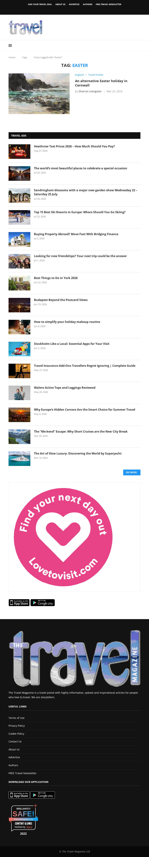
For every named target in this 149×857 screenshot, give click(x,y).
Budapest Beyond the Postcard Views (61, 300)
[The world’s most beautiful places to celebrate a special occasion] (19, 173)
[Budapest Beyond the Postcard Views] (19, 305)
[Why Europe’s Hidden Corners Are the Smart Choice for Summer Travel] (19, 415)
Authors (87, 4)
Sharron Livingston (90, 91)
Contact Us (15, 741)
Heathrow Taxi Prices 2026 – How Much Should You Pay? (74, 146)
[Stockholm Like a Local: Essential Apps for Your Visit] (19, 349)
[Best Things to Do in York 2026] (19, 283)
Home (12, 57)
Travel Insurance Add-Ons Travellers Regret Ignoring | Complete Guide (84, 366)
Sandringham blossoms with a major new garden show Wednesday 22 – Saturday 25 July (85, 192)
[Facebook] (68, 9)
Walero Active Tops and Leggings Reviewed (64, 388)
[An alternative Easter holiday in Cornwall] (39, 93)
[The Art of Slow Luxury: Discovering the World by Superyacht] (19, 458)
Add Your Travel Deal (40, 4)
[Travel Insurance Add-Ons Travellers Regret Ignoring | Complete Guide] (19, 371)
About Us (60, 4)
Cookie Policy (16, 733)
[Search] (138, 45)
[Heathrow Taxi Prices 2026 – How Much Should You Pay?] (19, 151)
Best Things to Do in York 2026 (56, 278)
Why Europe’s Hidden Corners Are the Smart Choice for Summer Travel (84, 410)
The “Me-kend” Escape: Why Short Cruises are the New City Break (81, 431)
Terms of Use (17, 718)
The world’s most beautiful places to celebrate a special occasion (80, 168)
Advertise (74, 4)
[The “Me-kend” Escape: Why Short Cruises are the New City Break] (19, 436)
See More (131, 472)
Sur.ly (29, 827)
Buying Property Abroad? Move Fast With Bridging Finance (76, 234)
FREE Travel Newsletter (108, 4)
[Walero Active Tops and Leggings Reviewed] (19, 393)
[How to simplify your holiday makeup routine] (19, 327)
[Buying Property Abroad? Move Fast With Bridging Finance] (19, 239)
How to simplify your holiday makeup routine (67, 322)
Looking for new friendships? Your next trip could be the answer (80, 256)
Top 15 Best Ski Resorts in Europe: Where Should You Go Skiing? (80, 212)
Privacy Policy (17, 725)
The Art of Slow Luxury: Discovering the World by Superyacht (78, 453)
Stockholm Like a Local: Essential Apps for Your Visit (71, 344)
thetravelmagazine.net (23, 819)
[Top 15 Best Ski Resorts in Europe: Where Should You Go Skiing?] (19, 217)
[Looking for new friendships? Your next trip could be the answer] (19, 261)
